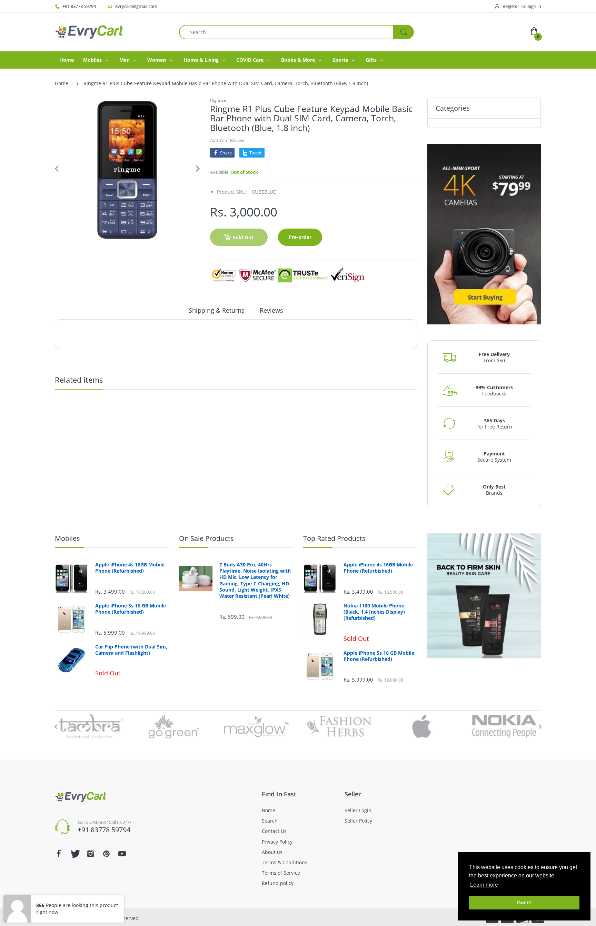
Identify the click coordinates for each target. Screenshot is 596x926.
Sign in (534, 6)
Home (61, 83)
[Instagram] (90, 853)
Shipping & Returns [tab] (217, 310)
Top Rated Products (334, 538)
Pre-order (300, 237)
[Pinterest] (106, 853)
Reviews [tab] (271, 310)
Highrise (218, 100)
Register (510, 6)
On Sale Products (206, 538)
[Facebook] (58, 853)
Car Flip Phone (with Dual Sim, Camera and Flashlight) (131, 650)
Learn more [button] (484, 885)
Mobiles (67, 538)
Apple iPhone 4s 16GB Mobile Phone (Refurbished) (130, 568)
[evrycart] (89, 31)
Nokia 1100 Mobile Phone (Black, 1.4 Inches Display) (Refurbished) (374, 612)
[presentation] (55, 726)
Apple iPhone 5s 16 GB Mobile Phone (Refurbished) (130, 609)
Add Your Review (227, 140)
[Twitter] (74, 853)
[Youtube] (122, 853)
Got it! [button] (524, 902)
